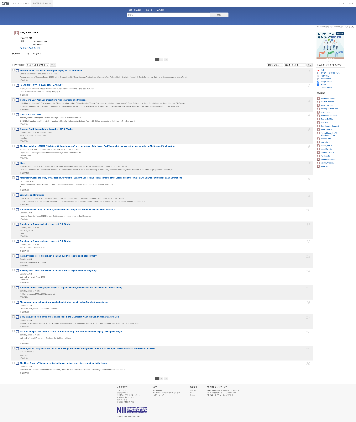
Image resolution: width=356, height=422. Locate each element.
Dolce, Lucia (325, 112)
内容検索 (160, 10)
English (350, 3)
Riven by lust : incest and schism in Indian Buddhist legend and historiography (58, 256)
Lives (22, 163)
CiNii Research (157, 390)
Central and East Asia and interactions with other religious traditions (53, 100)
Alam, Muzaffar (326, 149)
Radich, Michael (327, 105)
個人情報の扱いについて (126, 397)
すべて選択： (20, 65)
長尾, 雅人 (324, 123)
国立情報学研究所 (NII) (125, 402)
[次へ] (166, 59)
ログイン (341, 3)
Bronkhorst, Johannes (329, 116)
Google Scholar (326, 82)
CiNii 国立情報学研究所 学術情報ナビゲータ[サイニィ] (5, 3)
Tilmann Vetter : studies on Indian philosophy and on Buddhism (51, 70)
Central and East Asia (30, 114)
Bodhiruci (324, 166)
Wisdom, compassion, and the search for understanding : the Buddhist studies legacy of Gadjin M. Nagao (71, 331)
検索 (219, 14)
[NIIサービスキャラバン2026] (330, 45)
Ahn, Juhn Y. (325, 142)
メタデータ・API (158, 395)
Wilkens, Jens (326, 139)
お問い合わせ (122, 400)
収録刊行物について (124, 393)
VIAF (322, 70)
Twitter (192, 395)
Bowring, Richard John (329, 109)
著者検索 (149, 10)
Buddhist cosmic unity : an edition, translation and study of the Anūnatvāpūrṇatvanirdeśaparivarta (67, 209)
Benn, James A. (326, 130)
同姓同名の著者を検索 (31, 48)
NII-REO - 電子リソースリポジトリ (220, 395)
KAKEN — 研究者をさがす (331, 73)
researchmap (326, 79)
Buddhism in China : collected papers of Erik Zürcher (46, 224)
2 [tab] (333, 61)
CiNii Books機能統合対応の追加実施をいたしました (334, 27)
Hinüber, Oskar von (328, 159)
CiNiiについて (122, 390)
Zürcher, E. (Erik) (327, 119)
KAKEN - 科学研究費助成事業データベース (223, 390)
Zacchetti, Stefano (327, 102)
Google (323, 85)
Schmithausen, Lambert (330, 126)
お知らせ (193, 390)
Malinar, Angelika (327, 163)
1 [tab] (329, 61)
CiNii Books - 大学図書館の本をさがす (166, 393)
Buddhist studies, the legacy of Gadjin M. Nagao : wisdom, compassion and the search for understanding (71, 287)
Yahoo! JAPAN (326, 87)
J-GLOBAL (325, 76)
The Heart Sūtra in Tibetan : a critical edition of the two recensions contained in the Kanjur (63, 363)
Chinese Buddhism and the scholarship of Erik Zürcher (46, 129)
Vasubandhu (325, 156)
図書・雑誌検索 (135, 10)
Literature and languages (32, 195)
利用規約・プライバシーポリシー (129, 395)
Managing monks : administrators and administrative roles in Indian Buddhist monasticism (64, 302)
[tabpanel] (330, 45)
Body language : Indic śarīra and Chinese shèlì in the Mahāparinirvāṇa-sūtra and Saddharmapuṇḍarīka (69, 317)
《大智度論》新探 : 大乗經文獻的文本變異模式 (42, 85)
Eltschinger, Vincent (328, 98)
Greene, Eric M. (326, 146)
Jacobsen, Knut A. (327, 152)
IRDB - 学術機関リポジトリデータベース (222, 393)
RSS (192, 393)
